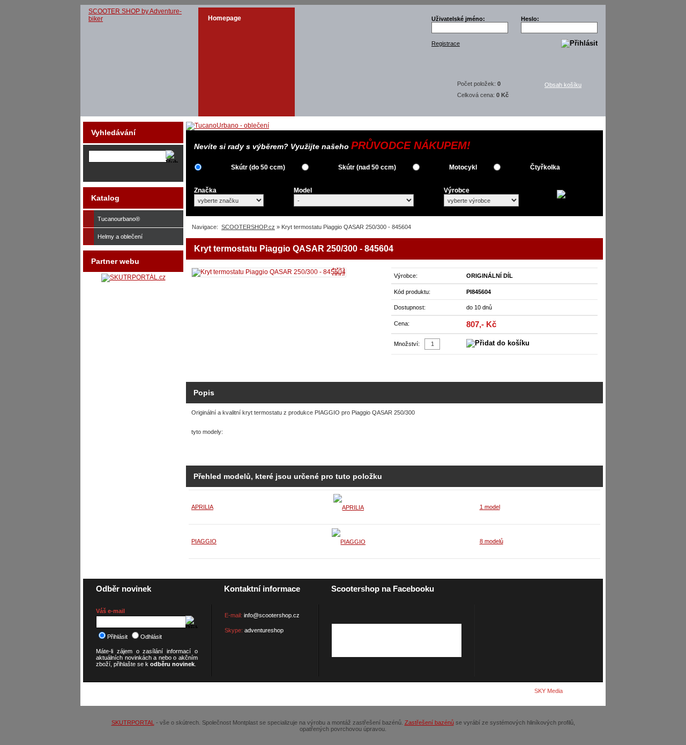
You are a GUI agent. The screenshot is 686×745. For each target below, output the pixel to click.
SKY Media (548, 691)
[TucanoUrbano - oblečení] (227, 125)
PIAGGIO (204, 541)
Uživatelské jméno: (458, 19)
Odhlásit (151, 636)
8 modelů (491, 541)
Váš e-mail (110, 611)
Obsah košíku (563, 85)
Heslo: (530, 19)
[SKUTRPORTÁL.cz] (133, 277)
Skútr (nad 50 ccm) (367, 167)
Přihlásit (117, 636)
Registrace (445, 43)
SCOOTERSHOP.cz (248, 227)
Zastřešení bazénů (429, 722)
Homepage (224, 18)
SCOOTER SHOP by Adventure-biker (135, 15)
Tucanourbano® (119, 219)
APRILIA (202, 507)
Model (303, 190)
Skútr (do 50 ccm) (258, 167)
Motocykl (463, 167)
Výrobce (456, 190)
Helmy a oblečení (120, 236)
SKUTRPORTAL (132, 722)
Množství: (407, 344)
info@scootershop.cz (272, 615)
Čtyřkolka (545, 167)
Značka (205, 190)
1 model (490, 507)
